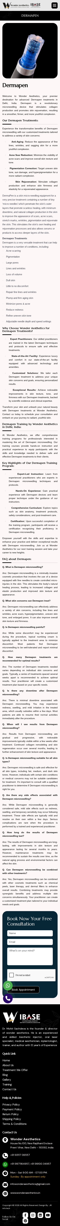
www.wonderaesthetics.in (25, 1193)
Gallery (6, 1079)
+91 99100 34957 (40, 1163)
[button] (55, 5)
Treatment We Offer (15, 1070)
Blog (5, 1075)
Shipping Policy (11, 1119)
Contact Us (9, 1089)
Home (6, 1060)
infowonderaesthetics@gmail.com (30, 1184)
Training (7, 1084)
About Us (8, 1065)
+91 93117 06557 (20, 1155)
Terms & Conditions (14, 1124)
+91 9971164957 (19, 1163)
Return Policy (10, 1114)
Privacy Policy (11, 1104)
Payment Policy (12, 1109)
